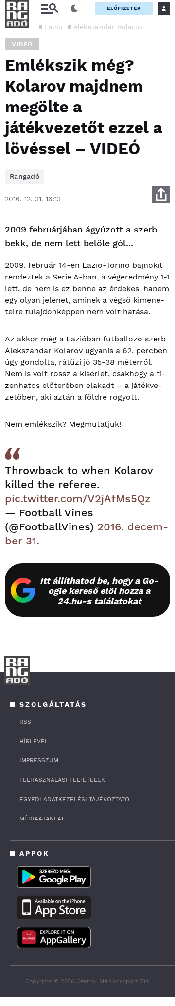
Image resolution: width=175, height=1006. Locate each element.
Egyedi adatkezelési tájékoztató (74, 799)
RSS (25, 721)
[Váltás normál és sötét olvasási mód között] (74, 9)
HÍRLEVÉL (33, 741)
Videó (22, 44)
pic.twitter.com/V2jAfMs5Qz (78, 499)
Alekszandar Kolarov (108, 27)
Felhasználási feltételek (62, 779)
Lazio (54, 27)
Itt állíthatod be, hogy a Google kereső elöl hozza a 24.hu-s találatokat (99, 590)
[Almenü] (49, 8)
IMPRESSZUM (38, 760)
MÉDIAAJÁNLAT (41, 818)
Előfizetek (124, 8)
